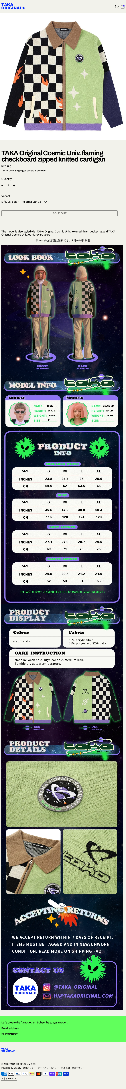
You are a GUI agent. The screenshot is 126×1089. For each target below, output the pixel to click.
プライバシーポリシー (48, 1068)
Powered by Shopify (11, 1068)
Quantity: (7, 178)
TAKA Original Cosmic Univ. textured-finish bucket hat (69, 231)
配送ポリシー (78, 1068)
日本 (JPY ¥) (7, 1078)
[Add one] (14, 185)
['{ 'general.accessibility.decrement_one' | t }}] (2, 185)
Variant (5, 196)
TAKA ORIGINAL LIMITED (23, 1064)
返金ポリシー (29, 1068)
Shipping (19, 170)
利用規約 (65, 1068)
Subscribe (9, 1034)
